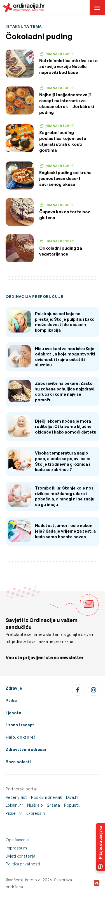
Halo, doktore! (20, 737)
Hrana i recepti (21, 724)
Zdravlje (14, 688)
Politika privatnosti (23, 863)
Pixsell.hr (14, 813)
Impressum (16, 848)
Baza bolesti (18, 761)
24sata (53, 805)
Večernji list (16, 797)
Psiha (11, 700)
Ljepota (13, 712)
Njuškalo (35, 805)
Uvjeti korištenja (20, 856)
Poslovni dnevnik (46, 797)
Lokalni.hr (14, 805)
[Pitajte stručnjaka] (100, 847)
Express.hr (36, 813)
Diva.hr (72, 797)
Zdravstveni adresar (26, 749)
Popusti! (72, 805)
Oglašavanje (17, 839)
